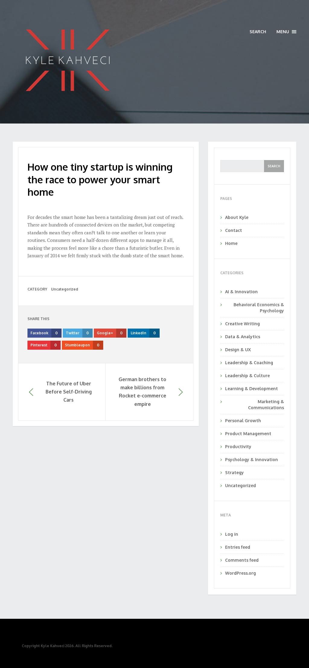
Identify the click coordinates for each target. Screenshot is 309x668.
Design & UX (238, 349)
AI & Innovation (241, 291)
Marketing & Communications (266, 404)
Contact (233, 230)
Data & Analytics (242, 336)
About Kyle (236, 217)
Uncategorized (64, 289)
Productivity (238, 446)
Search (258, 31)
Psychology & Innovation (251, 459)
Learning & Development (251, 388)
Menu (286, 32)
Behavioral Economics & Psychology (259, 307)
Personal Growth (243, 420)
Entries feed (237, 547)
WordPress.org (240, 573)
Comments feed (242, 560)
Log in (231, 534)
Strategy (234, 472)
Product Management (248, 433)
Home (231, 243)
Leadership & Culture (247, 375)
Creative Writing (242, 323)
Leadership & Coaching (249, 362)
